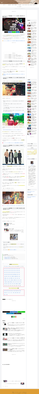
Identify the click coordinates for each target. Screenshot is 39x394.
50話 (6, 294)
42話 (18, 290)
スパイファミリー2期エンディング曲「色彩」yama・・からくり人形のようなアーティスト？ (14, 205)
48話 (19, 292)
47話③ (17, 292)
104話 (11, 274)
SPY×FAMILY (4, 299)
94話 (11, 272)
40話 (12, 290)
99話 (19, 272)
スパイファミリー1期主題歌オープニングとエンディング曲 (11, 54)
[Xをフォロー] (11, 316)
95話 (12, 272)
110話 (8, 276)
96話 (14, 272)
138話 (14, 283)
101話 (6, 274)
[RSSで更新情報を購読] (15, 316)
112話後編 (15, 276)
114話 (19, 276)
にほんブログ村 (29, 192)
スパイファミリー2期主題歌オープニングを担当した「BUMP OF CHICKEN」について (14, 56)
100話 (5, 274)
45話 (9, 292)
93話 (9, 272)
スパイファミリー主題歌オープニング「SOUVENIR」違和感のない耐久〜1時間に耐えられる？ (14, 40)
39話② (11, 290)
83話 (9, 270)
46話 (11, 292)
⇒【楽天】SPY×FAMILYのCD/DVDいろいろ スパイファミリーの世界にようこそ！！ (12, 129)
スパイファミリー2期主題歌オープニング (9, 299)
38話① (5, 290)
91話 (6, 272)
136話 (10, 283)
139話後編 (19, 283)
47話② (15, 292)
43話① (20, 290)
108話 (5, 276)
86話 (14, 270)
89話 (19, 270)
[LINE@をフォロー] (13, 316)
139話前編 (16, 283)
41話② (16, 290)
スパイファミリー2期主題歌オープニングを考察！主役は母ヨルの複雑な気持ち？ (13, 55)
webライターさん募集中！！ (13, 249)
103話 (10, 274)
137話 (12, 283)
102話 (8, 274)
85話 (12, 270)
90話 (4, 272)
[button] (21, 32)
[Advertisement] (13, 13)
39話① (9, 290)
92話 (8, 272)
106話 (17, 274)
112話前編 (12, 276)
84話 (11, 270)
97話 (16, 272)
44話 (6, 292)
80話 (4, 270)
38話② (7, 290)
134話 (6, 283)
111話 (10, 276)
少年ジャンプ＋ (7, 266)
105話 (13, 274)
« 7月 (27, 156)
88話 (17, 270)
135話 (8, 283)
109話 (6, 276)
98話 (17, 272)
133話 (5, 283)
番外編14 (15, 274)
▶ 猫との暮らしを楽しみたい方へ (8, 258)
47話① (13, 292)
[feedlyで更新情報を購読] (14, 316)
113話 (17, 276)
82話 (8, 270)
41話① (15, 290)
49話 (4, 294)
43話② (5, 292)
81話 (6, 270)
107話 (19, 274)
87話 (16, 270)
